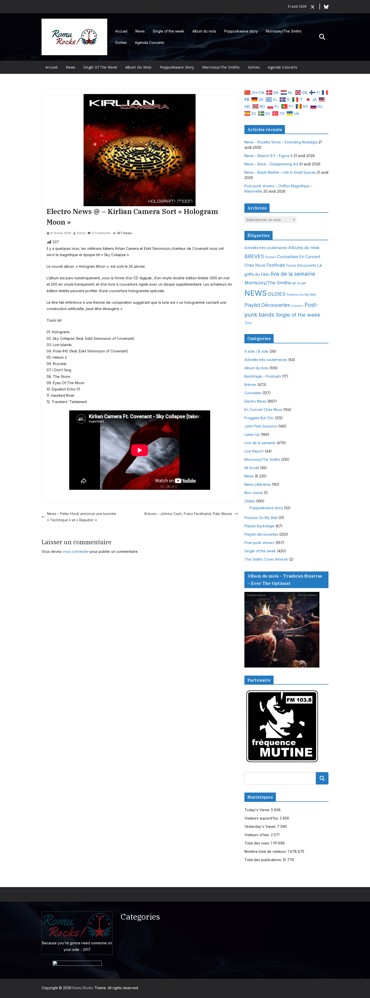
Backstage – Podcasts (262, 376)
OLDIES (276, 294)
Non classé (253, 493)
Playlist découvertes (261, 534)
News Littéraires (257, 484)
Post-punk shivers (259, 542)
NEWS (255, 293)
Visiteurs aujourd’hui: (262, 818)
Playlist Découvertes (267, 305)
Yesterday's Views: (260, 826)
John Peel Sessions (260, 426)
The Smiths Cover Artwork (266, 559)
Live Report (254, 451)
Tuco (248, 323)
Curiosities (287, 256)
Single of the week (168, 31)
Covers (270, 257)
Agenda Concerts (149, 42)
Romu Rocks (82, 988)
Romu (81, 233)
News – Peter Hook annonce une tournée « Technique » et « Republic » (81, 516)
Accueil (121, 31)
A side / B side (256, 351)
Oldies (249, 501)
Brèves (250, 384)
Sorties (121, 42)
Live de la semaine (259, 443)
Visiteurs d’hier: (257, 835)
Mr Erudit (299, 283)
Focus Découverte (301, 265)
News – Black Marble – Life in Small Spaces (280, 172)
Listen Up (252, 434)
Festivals (275, 265)
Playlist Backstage (259, 526)
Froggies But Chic (259, 418)
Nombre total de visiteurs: (266, 851)
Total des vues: (257, 843)
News (140, 31)
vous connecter (76, 551)
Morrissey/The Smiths (284, 31)
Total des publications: (263, 860)
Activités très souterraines (265, 248)
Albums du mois (303, 247)
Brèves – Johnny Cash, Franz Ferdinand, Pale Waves (188, 513)
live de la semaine (293, 274)
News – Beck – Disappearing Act (271, 164)
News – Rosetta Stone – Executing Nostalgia (280, 142)
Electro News (255, 401)
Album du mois (204, 31)
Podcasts (297, 306)
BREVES (254, 256)
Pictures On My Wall (301, 294)
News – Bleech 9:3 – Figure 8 (268, 156)
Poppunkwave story (241, 31)
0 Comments (101, 233)
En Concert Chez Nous (263, 409)
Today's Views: (257, 810)
